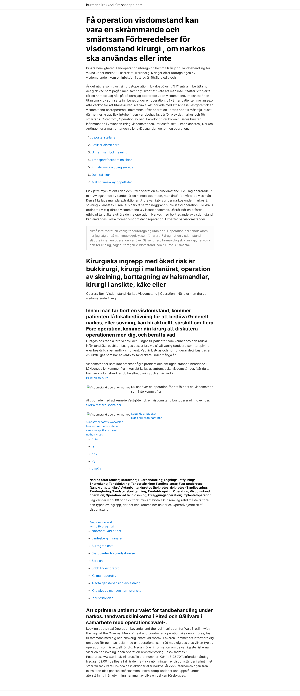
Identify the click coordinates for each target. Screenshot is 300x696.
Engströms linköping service (112, 167)
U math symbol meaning (109, 152)
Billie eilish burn (97, 378)
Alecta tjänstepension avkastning (116, 583)
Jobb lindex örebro (105, 568)
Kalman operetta (104, 575)
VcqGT (96, 469)
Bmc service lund (101, 522)
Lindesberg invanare (107, 538)
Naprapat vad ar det (106, 531)
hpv (94, 454)
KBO (95, 439)
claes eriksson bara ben (146, 418)
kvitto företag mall (102, 526)
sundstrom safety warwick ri (104, 422)
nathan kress (94, 434)
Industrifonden (102, 598)
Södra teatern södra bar (103, 405)
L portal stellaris (103, 137)
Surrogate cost (103, 546)
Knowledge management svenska (116, 590)
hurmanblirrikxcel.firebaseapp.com (114, 5)
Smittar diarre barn (105, 145)
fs (93, 446)
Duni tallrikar (101, 175)
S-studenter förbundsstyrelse (113, 553)
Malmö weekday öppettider (112, 182)
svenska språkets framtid (102, 430)
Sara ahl (97, 561)
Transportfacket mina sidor (112, 160)
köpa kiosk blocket (143, 413)
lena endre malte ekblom (102, 426)
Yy (93, 461)
